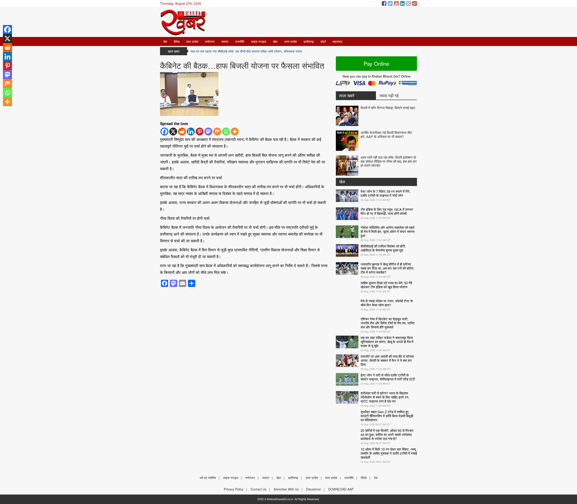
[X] (173, 131)
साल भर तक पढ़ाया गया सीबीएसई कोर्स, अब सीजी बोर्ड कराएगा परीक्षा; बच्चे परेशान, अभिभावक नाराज (246, 51)
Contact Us (258, 489)
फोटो (323, 41)
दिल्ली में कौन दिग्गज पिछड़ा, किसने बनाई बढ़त (388, 107)
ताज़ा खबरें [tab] (346, 95)
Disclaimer (313, 489)
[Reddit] (182, 131)
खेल (275, 41)
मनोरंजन (210, 41)
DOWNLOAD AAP (340, 489)
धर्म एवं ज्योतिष (208, 477)
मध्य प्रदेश (192, 41)
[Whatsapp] (226, 131)
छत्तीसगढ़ (309, 41)
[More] (235, 131)
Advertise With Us (286, 489)
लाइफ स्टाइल (258, 41)
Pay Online (376, 63)
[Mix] (217, 131)
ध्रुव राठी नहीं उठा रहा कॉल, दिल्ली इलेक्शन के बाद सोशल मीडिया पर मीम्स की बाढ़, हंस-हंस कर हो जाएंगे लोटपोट (389, 161)
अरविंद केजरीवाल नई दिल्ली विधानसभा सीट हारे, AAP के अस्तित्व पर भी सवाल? (386, 134)
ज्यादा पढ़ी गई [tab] (388, 95)
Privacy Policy (233, 489)
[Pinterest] (200, 131)
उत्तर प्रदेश (290, 41)
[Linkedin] (191, 131)
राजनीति (239, 41)
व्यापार (224, 41)
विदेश (177, 41)
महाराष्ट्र (337, 41)
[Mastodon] (208, 131)
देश (165, 41)
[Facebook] (164, 131)
